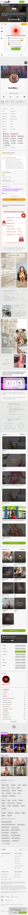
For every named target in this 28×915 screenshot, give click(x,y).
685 (5, 565)
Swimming (7, 143)
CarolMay (3, 780)
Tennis (14, 143)
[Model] (25, 62)
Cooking (13, 138)
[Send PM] (24, 97)
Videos (14, 5)
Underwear (21, 136)
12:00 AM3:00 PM (19, 645)
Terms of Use (17, 858)
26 (16, 580)
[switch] (12, 640)
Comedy (6, 138)
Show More (13, 721)
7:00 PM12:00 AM (19, 648)
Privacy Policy (17, 856)
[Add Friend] (17, 97)
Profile (2, 101)
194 (5, 611)
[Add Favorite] (2, 24)
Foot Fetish (7, 136)
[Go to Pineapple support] (2, 900)
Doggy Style (15, 133)
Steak (21, 140)
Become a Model (4, 874)
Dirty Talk (7, 133)
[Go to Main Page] (8, 1)
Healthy (20, 138)
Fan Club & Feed (19, 101)
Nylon (14, 136)
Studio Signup (4, 876)
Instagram (13, 147)
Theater (21, 143)
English (21, 849)
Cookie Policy (18, 910)
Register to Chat (16, 48)
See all (22, 434)
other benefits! (18, 46)
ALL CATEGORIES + (6, 843)
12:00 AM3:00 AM (19, 651)
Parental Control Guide (18, 865)
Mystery (14, 140)
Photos (21, 5)
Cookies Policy (17, 863)
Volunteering (7, 145)
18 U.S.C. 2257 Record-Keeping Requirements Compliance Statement (12, 905)
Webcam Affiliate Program (6, 879)
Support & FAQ (17, 874)
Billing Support (17, 876)
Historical (7, 140)
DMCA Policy (17, 860)
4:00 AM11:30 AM (20, 654)
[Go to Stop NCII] (9, 900)
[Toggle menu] (1, 2)
